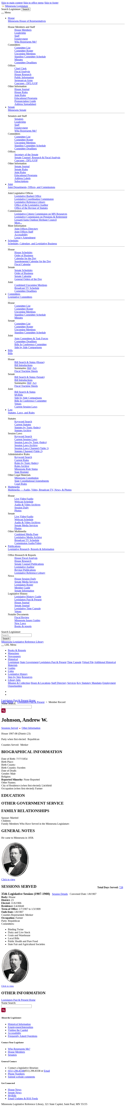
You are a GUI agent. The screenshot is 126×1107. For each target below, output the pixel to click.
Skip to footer (51, 2)
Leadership (20, 32)
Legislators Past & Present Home (18, 700)
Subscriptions (21, 181)
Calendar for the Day (25, 258)
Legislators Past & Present (28, 599)
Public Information (24, 77)
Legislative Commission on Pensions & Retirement (40, 216)
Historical (13, 659)
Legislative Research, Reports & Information (31, 549)
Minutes (18, 59)
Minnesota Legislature (16, 6)
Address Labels (22, 178)
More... (18, 222)
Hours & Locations (41, 683)
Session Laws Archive (26, 445)
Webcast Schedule (23, 501)
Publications (14, 546)
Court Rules (20, 483)
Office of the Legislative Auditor (31, 205)
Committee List (22, 47)
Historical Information (19, 1024)
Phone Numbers (16, 1073)
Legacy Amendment (24, 237)
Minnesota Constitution (26, 478)
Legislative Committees (20, 297)
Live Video (20, 498)
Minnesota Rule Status (26, 469)
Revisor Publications (25, 569)
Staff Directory (59, 683)
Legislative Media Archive (28, 537)
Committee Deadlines (25, 62)
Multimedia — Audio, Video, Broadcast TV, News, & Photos (40, 489)
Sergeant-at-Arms (23, 80)
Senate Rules (21, 169)
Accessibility (21, 234)
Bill (29, 368)
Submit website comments (21, 1076)
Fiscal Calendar (22, 264)
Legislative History (18, 674)
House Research (22, 74)
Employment (21, 38)
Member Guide (22, 587)
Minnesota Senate (17, 110)
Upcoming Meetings (25, 53)
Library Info (14, 680)
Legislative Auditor (24, 567)
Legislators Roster (23, 584)
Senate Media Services (26, 525)
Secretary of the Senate (26, 154)
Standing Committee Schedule (30, 56)
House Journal (21, 89)
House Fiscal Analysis (25, 558)
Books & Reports (17, 650)
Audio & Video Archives (27, 504)
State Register (21, 472)
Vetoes (17, 403)
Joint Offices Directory (26, 228)
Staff (16, 35)
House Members (23, 30)
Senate (11, 107)
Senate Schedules (23, 270)
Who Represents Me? (25, 41)
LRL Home (7, 702)
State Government (29, 662)
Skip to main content (12, 2)
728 (121, 887)
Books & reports (23, 626)
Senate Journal (22, 166)
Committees (14, 294)
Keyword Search (23, 421)
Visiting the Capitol (18, 1030)
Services (71, 683)
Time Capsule (74, 662)
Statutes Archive (22, 430)
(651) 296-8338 (16, 1070)
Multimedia (14, 486)
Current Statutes (22, 424)
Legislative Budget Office (27, 196)
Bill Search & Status (24, 391)
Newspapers (14, 656)
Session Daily (21, 507)
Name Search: (8, 1003)
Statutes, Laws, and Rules (21, 412)
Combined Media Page (26, 534)
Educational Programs (25, 98)
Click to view (8, 879)
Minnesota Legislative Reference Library (22, 641)
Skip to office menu (33, 2)
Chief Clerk (20, 68)
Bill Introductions (23, 365)
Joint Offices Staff (23, 231)
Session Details (60, 894)
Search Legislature (11, 9)
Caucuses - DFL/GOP (26, 83)
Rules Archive (21, 466)
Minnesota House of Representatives (27, 21)
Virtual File (88, 662)
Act (34, 368)
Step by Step (14, 677)
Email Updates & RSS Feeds (23, 1098)
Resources (27, 677)
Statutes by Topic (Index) (27, 427)
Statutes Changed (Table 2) (28, 451)
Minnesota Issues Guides (27, 620)
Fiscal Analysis (22, 71)
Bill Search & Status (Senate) (29, 377)
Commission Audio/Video (27, 543)
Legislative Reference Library (29, 202)
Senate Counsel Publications (29, 564)
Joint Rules (20, 95)
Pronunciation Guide (25, 101)
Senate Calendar (22, 276)
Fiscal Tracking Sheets (26, 371)
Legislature (13, 662)
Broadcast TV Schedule (26, 288)
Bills (10, 350)
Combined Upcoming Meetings (30, 285)
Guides (11, 668)
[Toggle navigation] (2, 13)
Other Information (31, 728)
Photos (17, 510)
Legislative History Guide (27, 596)
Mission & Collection (19, 683)
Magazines (13, 653)
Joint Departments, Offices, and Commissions (31, 187)
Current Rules (21, 460)
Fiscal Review (21, 617)
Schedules (13, 240)
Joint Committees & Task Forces (31, 338)
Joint (10, 184)
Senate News (14, 1092)
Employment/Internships (20, 1027)
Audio (30, 498)
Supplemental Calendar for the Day (32, 261)
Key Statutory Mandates (89, 683)
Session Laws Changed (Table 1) (31, 448)
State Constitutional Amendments (31, 480)
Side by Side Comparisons (28, 347)
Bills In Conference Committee (30, 344)
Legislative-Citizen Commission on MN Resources (40, 213)
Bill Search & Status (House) (29, 362)
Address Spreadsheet (25, 104)
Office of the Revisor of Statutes (31, 208)
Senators (18, 119)
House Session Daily (25, 578)
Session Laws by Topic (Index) (30, 442)
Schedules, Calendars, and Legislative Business (32, 243)
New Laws (20, 623)
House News (14, 1089)
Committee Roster (23, 50)
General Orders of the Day (28, 279)
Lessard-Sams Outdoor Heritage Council (35, 219)
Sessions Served (9, 728)
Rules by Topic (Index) (26, 463)
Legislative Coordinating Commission (34, 199)
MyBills (18, 394)
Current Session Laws (25, 406)
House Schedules (23, 252)
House (11, 18)
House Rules (21, 92)
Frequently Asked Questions (22, 1036)
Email (47, 1070)
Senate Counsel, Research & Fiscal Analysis (37, 157)
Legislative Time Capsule (27, 608)
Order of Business (23, 255)
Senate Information (24, 590)
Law (10, 409)
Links (11, 671)
